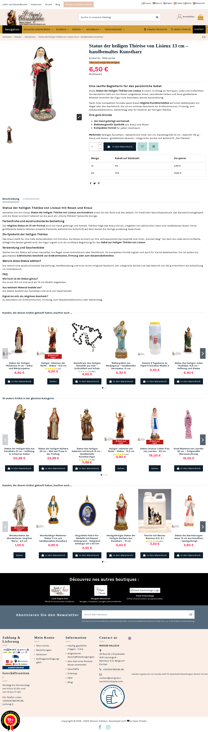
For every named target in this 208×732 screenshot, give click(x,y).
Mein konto (42, 645)
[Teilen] (90, 183)
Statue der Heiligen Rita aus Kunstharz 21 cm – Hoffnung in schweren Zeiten (19, 451)
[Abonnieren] (191, 614)
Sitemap (72, 673)
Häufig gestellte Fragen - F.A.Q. (77, 647)
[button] (62, 29)
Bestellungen (44, 650)
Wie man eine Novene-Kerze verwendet (80, 663)
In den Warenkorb (122, 146)
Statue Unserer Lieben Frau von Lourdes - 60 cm (154, 450)
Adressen (41, 654)
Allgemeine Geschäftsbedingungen (81, 655)
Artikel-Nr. (95, 58)
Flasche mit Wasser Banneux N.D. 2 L (154, 537)
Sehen (53, 381)
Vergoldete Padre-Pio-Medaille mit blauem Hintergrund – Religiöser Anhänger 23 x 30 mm (87, 539)
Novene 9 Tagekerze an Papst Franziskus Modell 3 (155, 364)
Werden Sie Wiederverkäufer (78, 4)
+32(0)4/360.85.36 (113, 669)
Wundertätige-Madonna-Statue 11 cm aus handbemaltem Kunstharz (53, 538)
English (169, 3)
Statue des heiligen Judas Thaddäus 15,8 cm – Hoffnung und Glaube (189, 366)
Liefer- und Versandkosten (15, 4)
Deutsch (158, 3)
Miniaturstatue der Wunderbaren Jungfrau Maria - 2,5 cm (19, 538)
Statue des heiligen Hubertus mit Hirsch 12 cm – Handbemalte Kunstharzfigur (87, 452)
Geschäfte (73, 669)
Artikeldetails (31, 198)
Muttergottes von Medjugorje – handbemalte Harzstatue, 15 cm (121, 366)
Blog (58, 4)
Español (179, 3)
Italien (189, 3)
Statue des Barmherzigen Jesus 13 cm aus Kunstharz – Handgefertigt (188, 538)
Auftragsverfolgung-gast (48, 660)
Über (70, 677)
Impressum (36, 4)
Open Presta (139, 720)
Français (147, 3)
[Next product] (205, 37)
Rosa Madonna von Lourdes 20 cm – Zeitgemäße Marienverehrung (188, 451)
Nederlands (200, 3)
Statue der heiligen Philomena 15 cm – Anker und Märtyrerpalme (19, 366)
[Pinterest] (99, 183)
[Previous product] (203, 37)
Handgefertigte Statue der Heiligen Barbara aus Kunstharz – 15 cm (121, 538)
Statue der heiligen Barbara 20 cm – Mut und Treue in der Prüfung (53, 451)
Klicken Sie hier (201, 674)
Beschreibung (10, 198)
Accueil (48, 4)
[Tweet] (94, 183)
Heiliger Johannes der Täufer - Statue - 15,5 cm (53, 364)
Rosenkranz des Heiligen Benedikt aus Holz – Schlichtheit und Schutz (87, 366)
